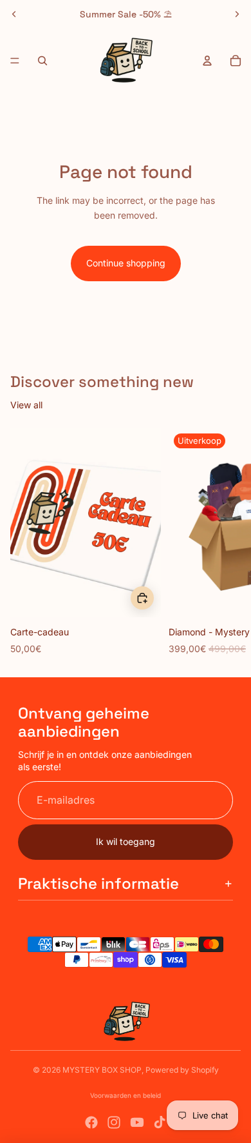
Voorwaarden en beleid (125, 1095)
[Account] (207, 60)
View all (26, 404)
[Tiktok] (159, 1122)
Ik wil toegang (125, 841)
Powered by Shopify (182, 1070)
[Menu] (15, 60)
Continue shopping (125, 262)
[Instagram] (114, 1122)
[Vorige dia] (14, 14)
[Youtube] (137, 1122)
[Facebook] (91, 1122)
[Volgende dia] (237, 14)
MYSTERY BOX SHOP (102, 1070)
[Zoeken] (42, 60)
